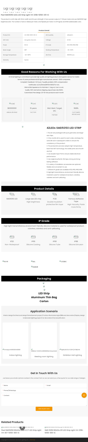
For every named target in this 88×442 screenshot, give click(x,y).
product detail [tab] (44, 30)
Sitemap (32, 440)
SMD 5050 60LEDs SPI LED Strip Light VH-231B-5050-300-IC (64, 431)
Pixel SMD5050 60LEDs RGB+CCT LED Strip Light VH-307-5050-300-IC (21, 431)
